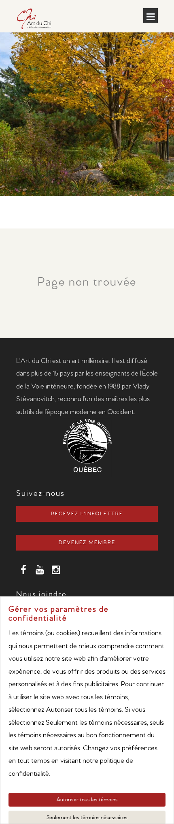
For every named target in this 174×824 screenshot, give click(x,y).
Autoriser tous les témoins (87, 799)
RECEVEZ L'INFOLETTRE (87, 513)
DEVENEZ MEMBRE (87, 542)
